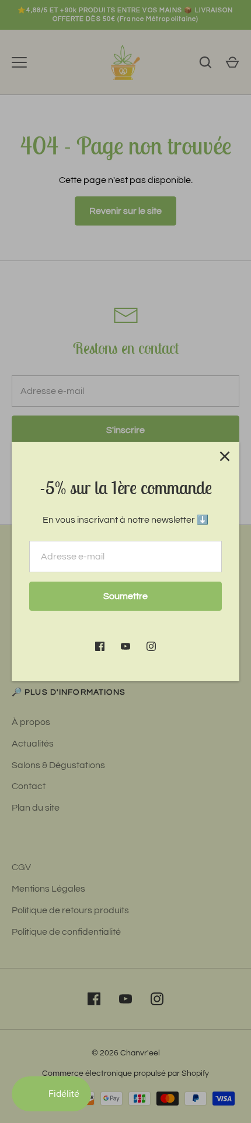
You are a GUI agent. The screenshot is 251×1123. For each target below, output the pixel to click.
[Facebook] (100, 646)
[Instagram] (151, 646)
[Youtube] (125, 646)
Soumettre (125, 596)
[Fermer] (225, 456)
